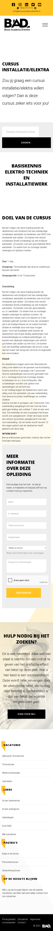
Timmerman (8, 764)
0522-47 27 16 (26, 8)
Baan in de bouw (10, 853)
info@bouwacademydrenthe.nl (26, 11)
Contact (22, 922)
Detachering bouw (11, 870)
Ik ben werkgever (10, 809)
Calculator (7, 781)
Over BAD (7, 826)
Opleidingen (8, 817)
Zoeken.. (26, 143)
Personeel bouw (10, 862)
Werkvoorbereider (11, 773)
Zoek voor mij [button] (26, 714)
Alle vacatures (9, 834)
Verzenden (23, 593)
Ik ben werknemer (11, 800)
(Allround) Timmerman (13, 756)
